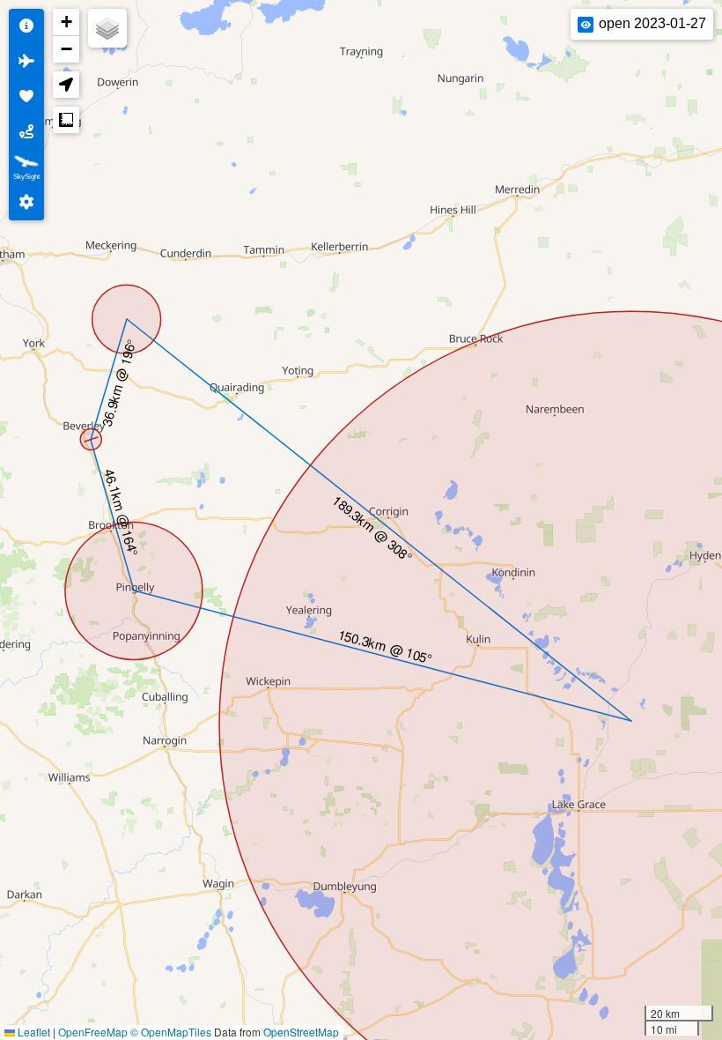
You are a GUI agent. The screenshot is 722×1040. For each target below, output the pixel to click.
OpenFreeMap (93, 1031)
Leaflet (32, 1031)
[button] (66, 22)
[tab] (26, 26)
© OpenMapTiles (170, 1031)
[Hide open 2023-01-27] (585, 25)
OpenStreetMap (301, 1031)
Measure (66, 120)
